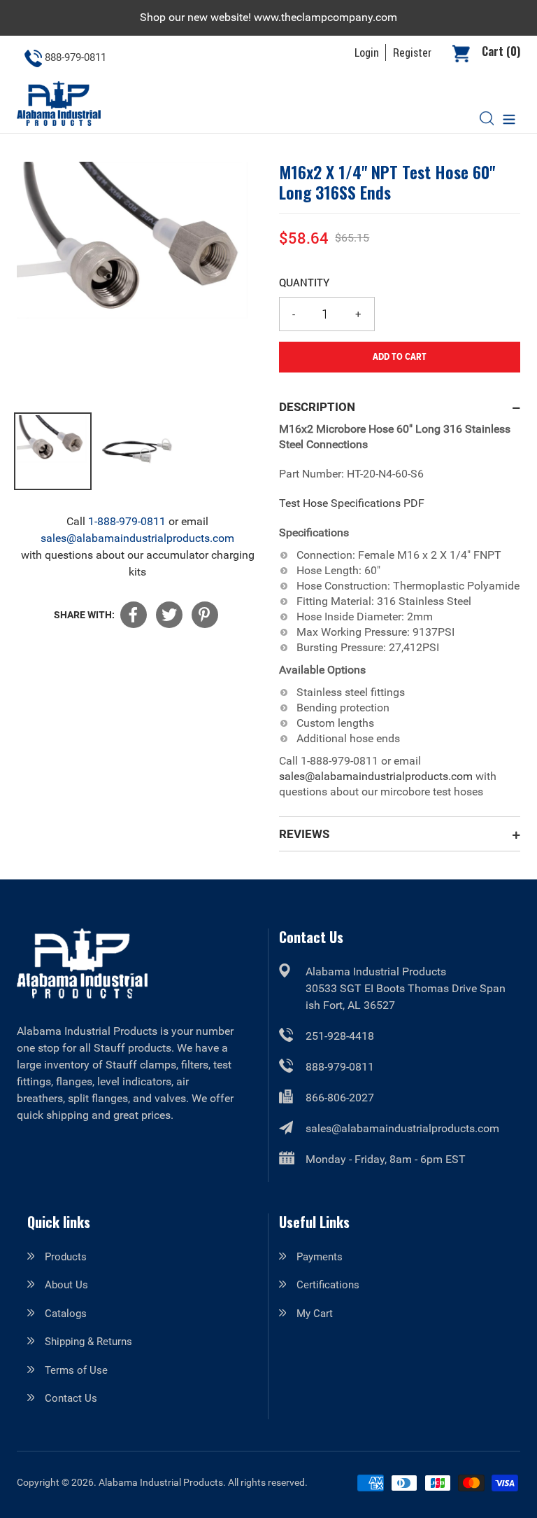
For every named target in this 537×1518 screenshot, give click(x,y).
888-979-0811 (340, 1066)
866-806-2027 (340, 1097)
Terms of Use (76, 1370)
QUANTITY (304, 282)
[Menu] (509, 118)
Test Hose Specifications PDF (351, 503)
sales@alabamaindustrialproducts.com (137, 538)
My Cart (314, 1313)
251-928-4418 (340, 1036)
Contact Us (71, 1398)
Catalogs (66, 1313)
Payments (319, 1257)
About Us (66, 1285)
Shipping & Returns (88, 1341)
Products (66, 1257)
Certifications (327, 1285)
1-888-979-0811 (127, 521)
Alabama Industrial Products (161, 1482)
